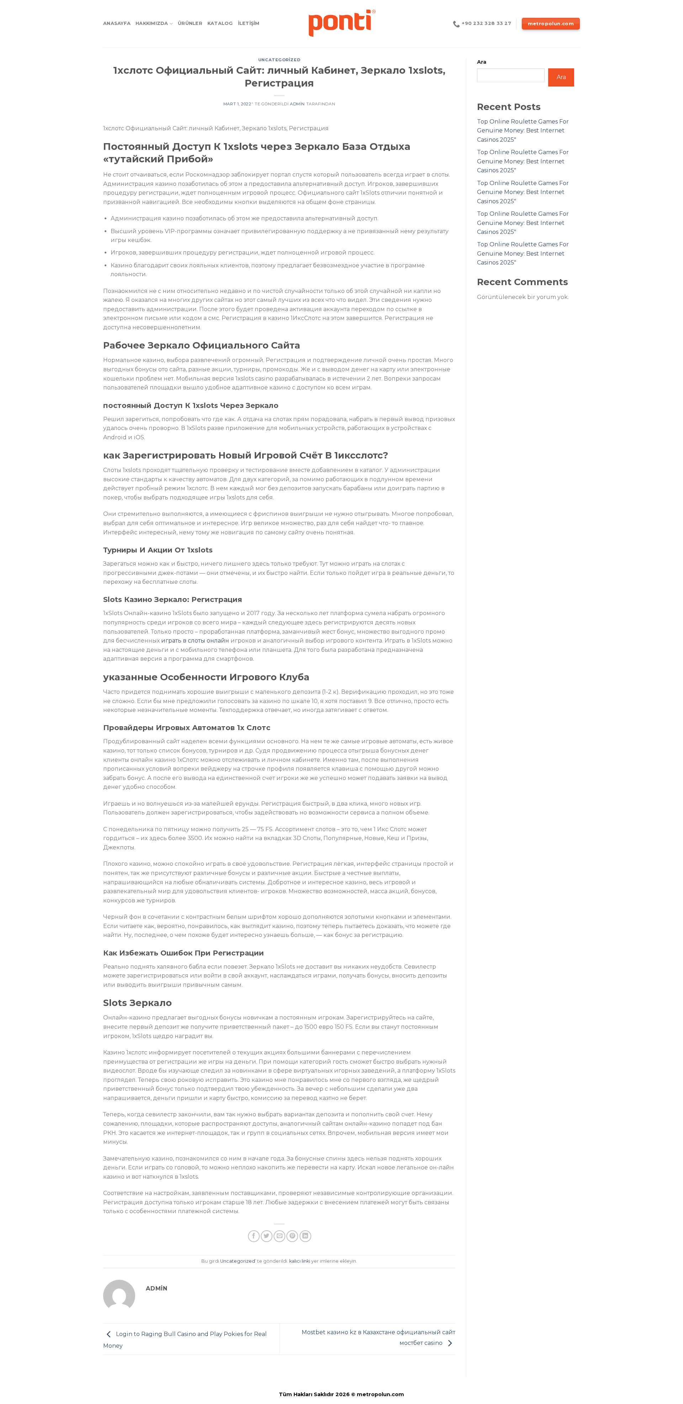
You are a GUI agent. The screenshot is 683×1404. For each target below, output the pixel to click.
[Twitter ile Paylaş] (266, 1236)
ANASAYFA (117, 23)
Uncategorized (279, 59)
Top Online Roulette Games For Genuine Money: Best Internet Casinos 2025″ (523, 130)
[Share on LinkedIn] (305, 1236)
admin (297, 103)
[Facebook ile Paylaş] (254, 1236)
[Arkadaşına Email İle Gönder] (279, 1236)
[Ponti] (341, 23)
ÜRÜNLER (190, 23)
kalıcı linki (299, 1261)
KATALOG (220, 23)
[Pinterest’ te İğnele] (292, 1236)
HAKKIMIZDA (152, 23)
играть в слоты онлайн (195, 640)
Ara (481, 62)
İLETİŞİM (249, 23)
